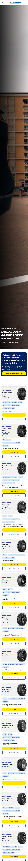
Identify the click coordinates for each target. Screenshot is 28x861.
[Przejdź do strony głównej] (15, 2)
